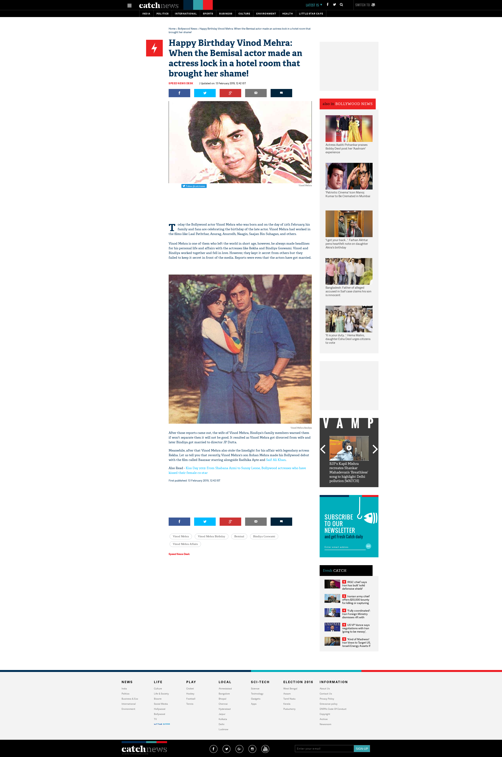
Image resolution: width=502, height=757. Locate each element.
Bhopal (222, 698)
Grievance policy (328, 703)
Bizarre (158, 698)
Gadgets (255, 698)
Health (287, 13)
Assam (287, 693)
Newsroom (325, 724)
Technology (257, 693)
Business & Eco (130, 698)
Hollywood (159, 709)
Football (190, 698)
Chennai (223, 703)
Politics (162, 13)
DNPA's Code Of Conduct (333, 709)
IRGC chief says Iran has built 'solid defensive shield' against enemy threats (356, 587)
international (186, 13)
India (146, 13)
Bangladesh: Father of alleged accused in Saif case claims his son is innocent (348, 291)
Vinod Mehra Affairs (185, 544)
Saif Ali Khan (276, 460)
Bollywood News (187, 28)
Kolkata (223, 719)
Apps (253, 703)
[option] (349, 459)
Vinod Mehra (181, 536)
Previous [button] (322, 449)
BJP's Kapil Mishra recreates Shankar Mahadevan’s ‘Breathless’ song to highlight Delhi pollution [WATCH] (348, 472)
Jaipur (222, 714)
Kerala (286, 703)
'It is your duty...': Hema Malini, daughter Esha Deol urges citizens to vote (348, 339)
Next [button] (375, 449)
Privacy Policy (327, 698)
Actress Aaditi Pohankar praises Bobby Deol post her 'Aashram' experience (346, 148)
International (129, 703)
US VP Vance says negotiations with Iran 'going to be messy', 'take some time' (356, 630)
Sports (208, 13)
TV (155, 719)
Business (225, 13)
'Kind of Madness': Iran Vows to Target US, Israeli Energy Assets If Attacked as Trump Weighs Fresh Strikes (356, 645)
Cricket (190, 688)
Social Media (161, 703)
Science (255, 688)
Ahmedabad (225, 688)
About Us (325, 688)
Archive (324, 719)
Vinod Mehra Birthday (211, 536)
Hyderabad (225, 709)
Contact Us (326, 693)
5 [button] (361, 490)
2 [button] (343, 490)
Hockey (190, 693)
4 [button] (355, 490)
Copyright (325, 714)
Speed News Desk (181, 83)
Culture (244, 13)
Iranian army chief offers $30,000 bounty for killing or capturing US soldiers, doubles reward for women (356, 602)
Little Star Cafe (311, 13)
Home (172, 28)
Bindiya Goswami (264, 536)
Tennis (189, 703)
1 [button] (337, 490)
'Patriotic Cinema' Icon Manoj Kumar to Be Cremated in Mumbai (348, 194)
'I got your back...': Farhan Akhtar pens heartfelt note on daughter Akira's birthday (347, 243)
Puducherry (289, 709)
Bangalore (224, 693)
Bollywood (159, 714)
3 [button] (349, 490)
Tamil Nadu (289, 698)
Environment (266, 13)
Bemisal (239, 536)
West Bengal (290, 688)
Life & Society (161, 693)
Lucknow (223, 729)
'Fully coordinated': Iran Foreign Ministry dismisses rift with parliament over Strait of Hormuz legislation (356, 617)
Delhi (221, 724)
